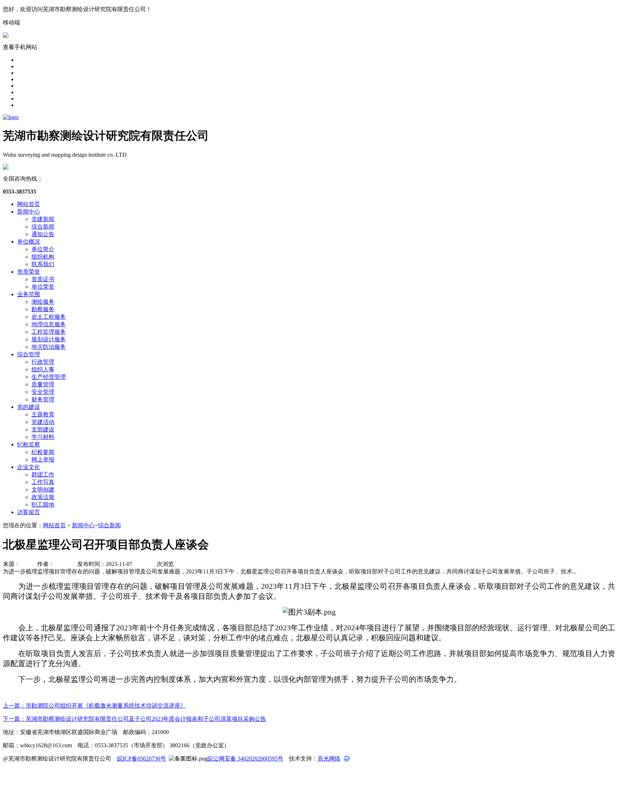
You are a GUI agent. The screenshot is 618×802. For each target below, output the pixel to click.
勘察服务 (42, 309)
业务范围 (28, 294)
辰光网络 (329, 758)
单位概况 (28, 242)
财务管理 (42, 399)
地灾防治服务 (48, 347)
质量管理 (42, 384)
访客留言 (28, 512)
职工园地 (42, 505)
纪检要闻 (42, 452)
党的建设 (28, 407)
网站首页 (28, 204)
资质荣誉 (28, 272)
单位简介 (42, 249)
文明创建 (42, 489)
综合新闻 (42, 227)
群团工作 (42, 474)
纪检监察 (28, 444)
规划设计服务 (48, 339)
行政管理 (42, 362)
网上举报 (42, 459)
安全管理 (42, 392)
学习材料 (42, 437)
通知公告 (42, 234)
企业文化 (28, 467)
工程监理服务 (48, 332)
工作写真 (42, 482)
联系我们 (42, 264)
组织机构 (42, 257)
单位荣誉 (42, 287)
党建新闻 (42, 219)
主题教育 (42, 414)
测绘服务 (42, 302)
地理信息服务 (48, 324)
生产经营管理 (48, 377)
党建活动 (42, 422)
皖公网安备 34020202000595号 (245, 758)
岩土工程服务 (48, 317)
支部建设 (42, 429)
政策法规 (42, 497)
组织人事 (42, 369)
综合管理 (28, 354)
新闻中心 (28, 212)
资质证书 (42, 279)
